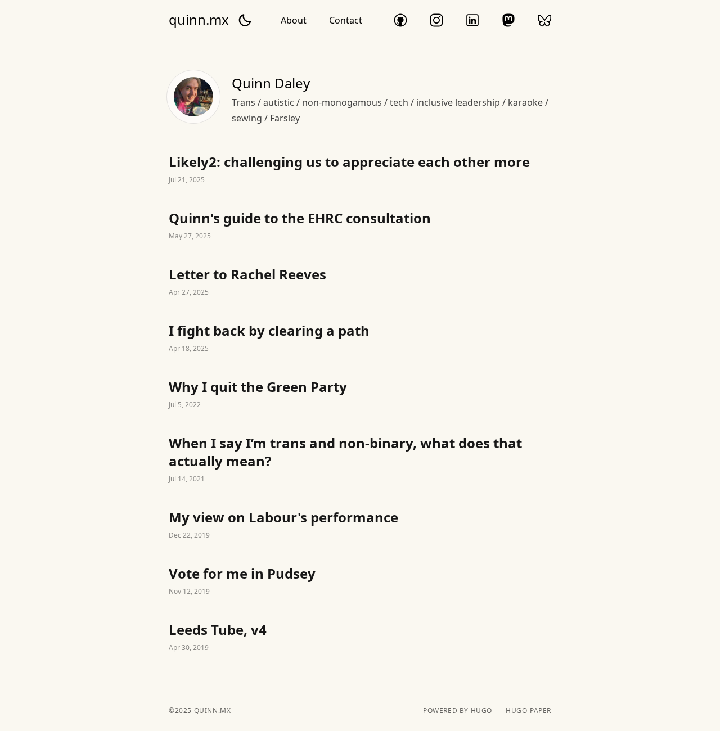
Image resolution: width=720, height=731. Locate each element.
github (400, 20)
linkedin (472, 20)
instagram (436, 20)
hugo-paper (528, 710)
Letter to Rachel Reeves (360, 282)
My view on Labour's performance (360, 525)
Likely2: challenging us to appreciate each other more (360, 170)
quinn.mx (199, 20)
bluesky (544, 20)
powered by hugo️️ (457, 710)
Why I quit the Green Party (360, 395)
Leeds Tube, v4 (360, 638)
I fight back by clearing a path (360, 338)
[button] (244, 20)
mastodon (508, 20)
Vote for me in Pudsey (360, 581)
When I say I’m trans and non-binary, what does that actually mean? (360, 460)
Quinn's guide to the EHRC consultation (360, 226)
